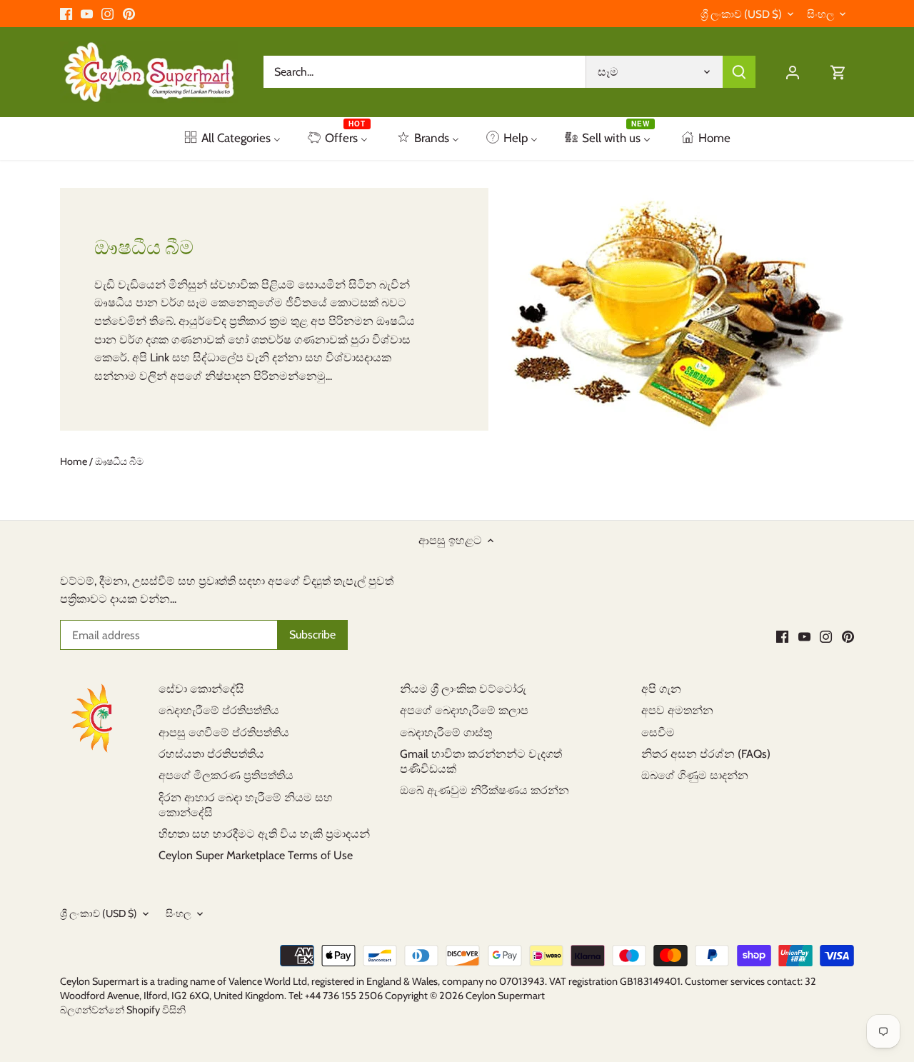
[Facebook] (66, 13)
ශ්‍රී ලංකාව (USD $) (741, 14)
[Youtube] (87, 13)
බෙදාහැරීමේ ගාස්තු (446, 732)
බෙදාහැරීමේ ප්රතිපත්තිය (219, 710)
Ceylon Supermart (505, 995)
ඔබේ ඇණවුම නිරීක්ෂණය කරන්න (484, 790)
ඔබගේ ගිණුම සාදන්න (694, 775)
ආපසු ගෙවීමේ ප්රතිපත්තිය (224, 732)
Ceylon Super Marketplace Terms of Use (256, 855)
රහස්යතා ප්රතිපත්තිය (211, 754)
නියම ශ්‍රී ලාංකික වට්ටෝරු (463, 689)
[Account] (792, 71)
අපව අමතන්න (677, 710)
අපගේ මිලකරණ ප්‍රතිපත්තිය (226, 775)
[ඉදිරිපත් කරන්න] (739, 72)
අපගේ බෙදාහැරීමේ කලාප (464, 710)
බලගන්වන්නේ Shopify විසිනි (123, 1009)
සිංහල (820, 14)
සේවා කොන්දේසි (201, 689)
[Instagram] (107, 13)
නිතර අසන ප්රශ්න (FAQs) (705, 754)
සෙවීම (658, 732)
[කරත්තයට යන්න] (838, 71)
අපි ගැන (661, 689)
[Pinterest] (129, 13)
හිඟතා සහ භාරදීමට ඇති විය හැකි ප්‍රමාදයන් (264, 834)
